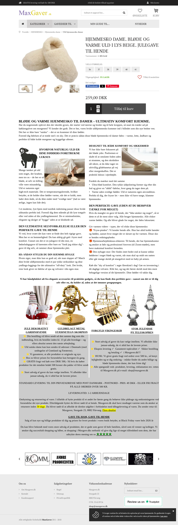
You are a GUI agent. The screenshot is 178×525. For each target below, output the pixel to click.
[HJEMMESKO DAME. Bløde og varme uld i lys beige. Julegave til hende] (50, 59)
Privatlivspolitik (63, 498)
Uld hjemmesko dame (73, 32)
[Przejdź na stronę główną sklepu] (35, 12)
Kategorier (37, 24)
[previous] (21, 459)
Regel (59, 489)
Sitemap (60, 493)
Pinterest (113, 86)
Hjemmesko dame (52, 32)
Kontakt (24, 493)
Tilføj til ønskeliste (151, 77)
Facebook (93, 86)
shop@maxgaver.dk (98, 506)
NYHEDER (140, 24)
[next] (156, 459)
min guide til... (100, 24)
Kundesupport (27, 498)
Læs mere (163, 516)
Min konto (154, 2)
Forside (23, 24)
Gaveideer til (63, 24)
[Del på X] (102, 86)
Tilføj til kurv (124, 108)
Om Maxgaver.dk (28, 489)
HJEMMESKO (37, 32)
